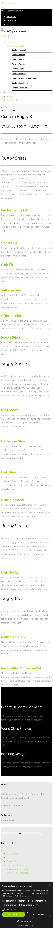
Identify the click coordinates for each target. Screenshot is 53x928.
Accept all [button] (14, 914)
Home (3, 105)
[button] (26, 921)
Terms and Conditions (17, 865)
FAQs (9, 857)
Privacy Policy (13, 861)
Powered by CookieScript (26, 925)
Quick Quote (12, 853)
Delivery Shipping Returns (18, 869)
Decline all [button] (38, 914)
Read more (24, 896)
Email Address (7, 820)
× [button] (50, 885)
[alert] (26, 905)
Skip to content (8, 3)
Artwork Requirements (17, 873)
